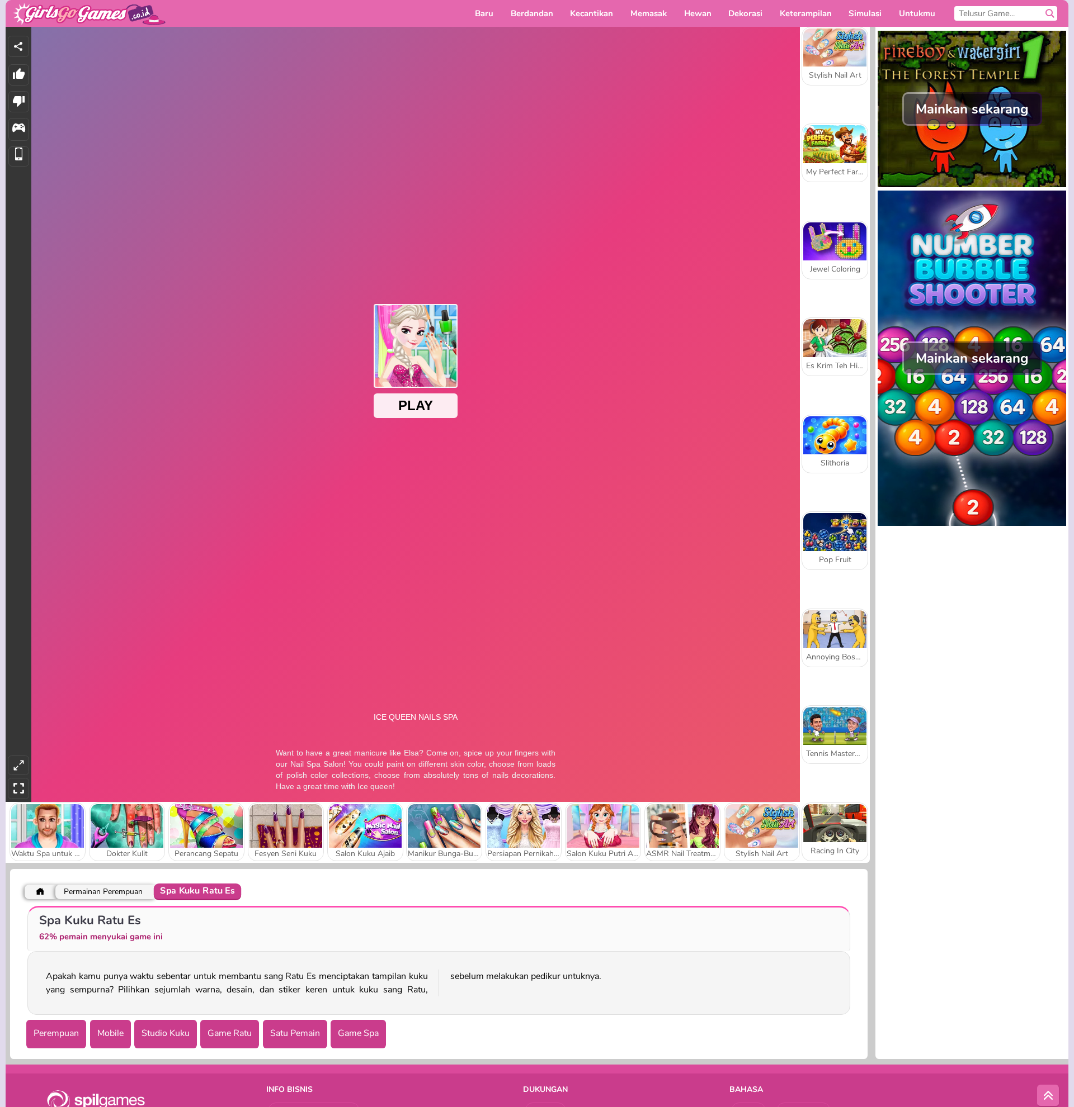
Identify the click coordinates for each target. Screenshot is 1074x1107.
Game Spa (358, 1033)
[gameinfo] (18, 129)
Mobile (110, 1033)
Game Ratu (230, 1033)
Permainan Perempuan (103, 891)
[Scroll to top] (1048, 1096)
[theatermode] (18, 765)
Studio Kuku (166, 1033)
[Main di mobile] (18, 156)
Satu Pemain (295, 1033)
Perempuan (56, 1033)
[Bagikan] (18, 46)
